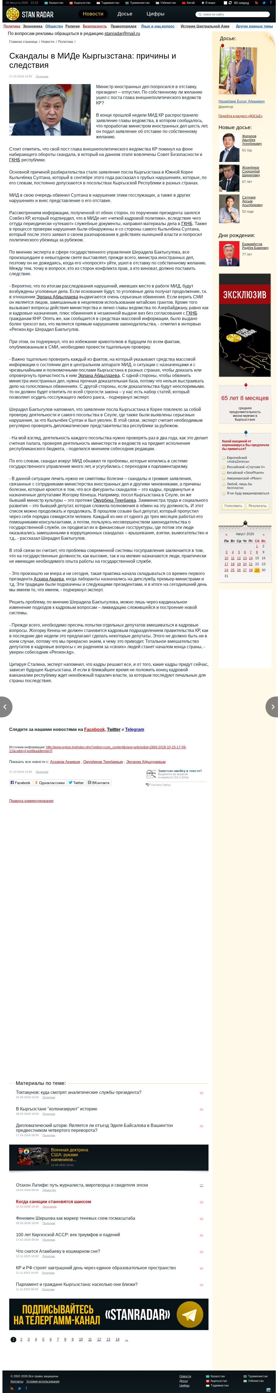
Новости (47, 42)
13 (108, 1339)
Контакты (17, 1381)
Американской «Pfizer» (244, 478)
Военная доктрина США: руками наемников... (69, 1155)
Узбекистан (168, 2)
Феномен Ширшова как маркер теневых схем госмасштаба (75, 1218)
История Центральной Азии (205, 26)
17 (226, 564)
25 (233, 570)
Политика (12, 26)
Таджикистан (110, 2)
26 (239, 570)
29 (257, 570)
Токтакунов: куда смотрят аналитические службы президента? (78, 1092)
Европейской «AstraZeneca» (238, 460)
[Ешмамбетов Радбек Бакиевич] (229, 265)
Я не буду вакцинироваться (248, 493)
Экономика (32, 26)
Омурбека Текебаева (114, 500)
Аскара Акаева (49, 579)
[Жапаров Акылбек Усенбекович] (229, 160)
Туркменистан (140, 2)
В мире (210, 2)
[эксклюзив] (245, 375)
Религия (72, 26)
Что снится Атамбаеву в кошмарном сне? (58, 1251)
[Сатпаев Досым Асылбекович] (229, 221)
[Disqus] (108, 873)
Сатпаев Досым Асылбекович (252, 201)
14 (117, 1339)
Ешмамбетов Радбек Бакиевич (255, 246)
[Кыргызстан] (55, 76)
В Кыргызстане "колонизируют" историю (56, 1109)
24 (226, 570)
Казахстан (56, 2)
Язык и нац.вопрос (158, 26)
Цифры (184, 1385)
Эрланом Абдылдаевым (146, 762)
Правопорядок (124, 26)
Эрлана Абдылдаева (57, 297)
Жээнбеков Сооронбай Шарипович (251, 171)
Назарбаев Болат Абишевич (242, 101)
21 (251, 564)
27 (245, 570)
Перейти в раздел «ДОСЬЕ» (241, 116)
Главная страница (23, 42)
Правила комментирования (31, 801)
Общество (54, 26)
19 (239, 564)
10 (81, 1339)
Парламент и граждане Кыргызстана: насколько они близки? (77, 1284)
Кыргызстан (82, 2)
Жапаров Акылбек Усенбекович (252, 140)
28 (251, 570)
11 (90, 1339)
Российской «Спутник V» (246, 467)
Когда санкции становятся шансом (53, 1201)
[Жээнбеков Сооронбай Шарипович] (229, 190)
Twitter (114, 729)
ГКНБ (14, 160)
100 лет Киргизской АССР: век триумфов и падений (68, 1234)
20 (245, 564)
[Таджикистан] (201, 1185)
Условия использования (42, 1381)
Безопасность (95, 26)
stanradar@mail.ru (122, 33)
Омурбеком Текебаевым (103, 762)
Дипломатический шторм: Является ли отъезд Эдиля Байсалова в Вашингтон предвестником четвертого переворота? (94, 1128)
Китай (191, 2)
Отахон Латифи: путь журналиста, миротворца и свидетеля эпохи (82, 1185)
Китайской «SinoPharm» (245, 473)
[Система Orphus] (175, 786)
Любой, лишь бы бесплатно (239, 486)
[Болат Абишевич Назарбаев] (238, 70)
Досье (183, 1380)
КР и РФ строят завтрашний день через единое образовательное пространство (96, 1268)
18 (233, 564)
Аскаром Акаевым (65, 762)
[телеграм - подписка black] (108, 1328)
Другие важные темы (254, 26)
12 (99, 1339)
